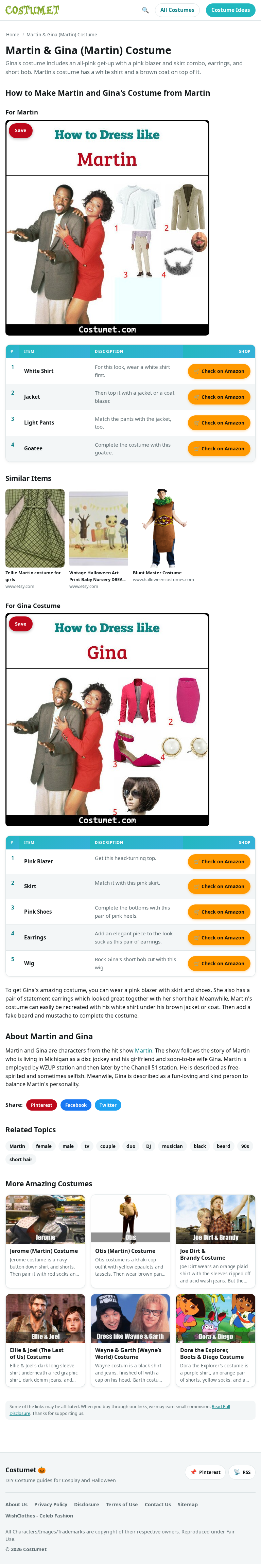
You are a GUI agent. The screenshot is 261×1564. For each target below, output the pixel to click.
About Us (16, 1504)
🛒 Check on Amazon (219, 371)
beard (223, 1146)
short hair (21, 1159)
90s (245, 1146)
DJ (148, 1146)
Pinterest (41, 1105)
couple (108, 1146)
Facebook (76, 1105)
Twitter (108, 1105)
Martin (143, 1050)
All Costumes (177, 9)
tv (87, 1146)
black (200, 1146)
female (44, 1146)
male (68, 1146)
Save (21, 130)
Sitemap (188, 1504)
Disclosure (86, 1504)
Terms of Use (122, 1504)
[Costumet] (32, 10)
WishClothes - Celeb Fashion (39, 1515)
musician (172, 1146)
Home (12, 34)
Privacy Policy (50, 1504)
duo (130, 1146)
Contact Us (158, 1504)
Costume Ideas (230, 9)
